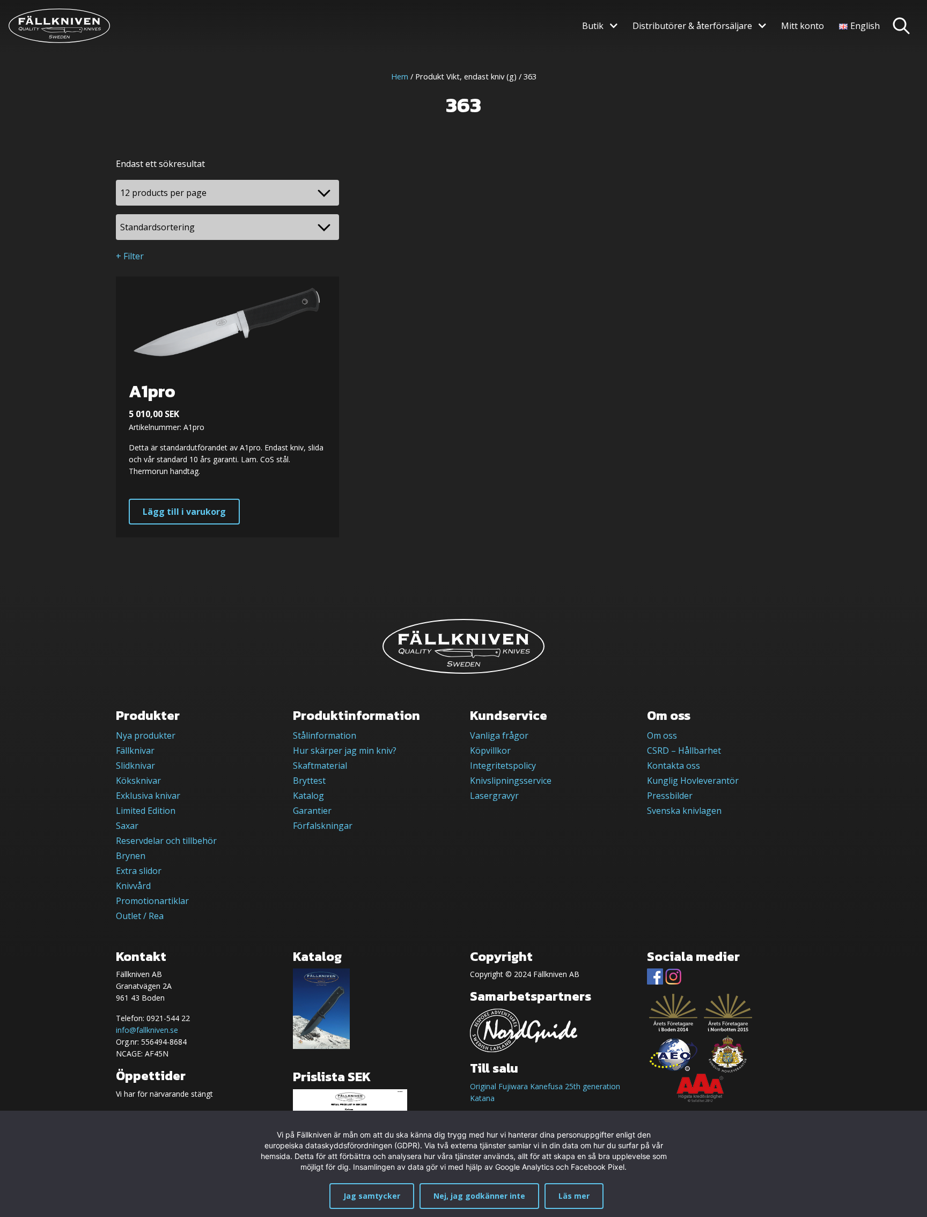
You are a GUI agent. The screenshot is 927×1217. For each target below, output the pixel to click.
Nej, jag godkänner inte (479, 1196)
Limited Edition (145, 811)
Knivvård (133, 886)
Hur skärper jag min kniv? (344, 750)
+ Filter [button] (130, 256)
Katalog (308, 795)
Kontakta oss (673, 765)
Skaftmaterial (320, 765)
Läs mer (574, 1196)
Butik (593, 26)
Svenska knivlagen (684, 811)
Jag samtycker (371, 1196)
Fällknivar (135, 750)
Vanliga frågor (499, 735)
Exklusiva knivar (148, 795)
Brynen (130, 856)
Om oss (662, 735)
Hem (399, 76)
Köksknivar (138, 780)
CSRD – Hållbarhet (684, 750)
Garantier (312, 811)
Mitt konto (802, 26)
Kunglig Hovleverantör (693, 780)
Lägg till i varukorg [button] (184, 512)
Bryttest (309, 780)
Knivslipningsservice (510, 780)
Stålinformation (324, 735)
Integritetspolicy (503, 765)
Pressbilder (670, 795)
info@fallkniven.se (147, 1030)
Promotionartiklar (152, 901)
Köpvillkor (490, 750)
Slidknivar (135, 765)
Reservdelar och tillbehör (166, 841)
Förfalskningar (322, 826)
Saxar (127, 826)
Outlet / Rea (140, 916)
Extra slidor (138, 871)
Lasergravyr (494, 795)
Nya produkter (145, 735)
